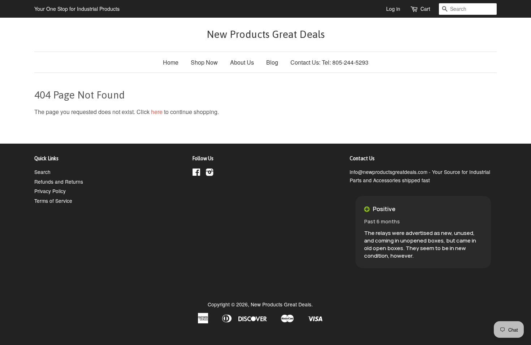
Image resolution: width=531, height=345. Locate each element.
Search (42, 171)
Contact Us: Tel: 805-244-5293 (329, 62)
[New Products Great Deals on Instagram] (209, 173)
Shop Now (204, 62)
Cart (425, 8)
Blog (272, 62)
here (157, 112)
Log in (393, 8)
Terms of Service (53, 200)
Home (170, 62)
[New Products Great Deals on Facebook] (196, 173)
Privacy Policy (50, 191)
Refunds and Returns (58, 181)
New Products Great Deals (266, 34)
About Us (242, 62)
